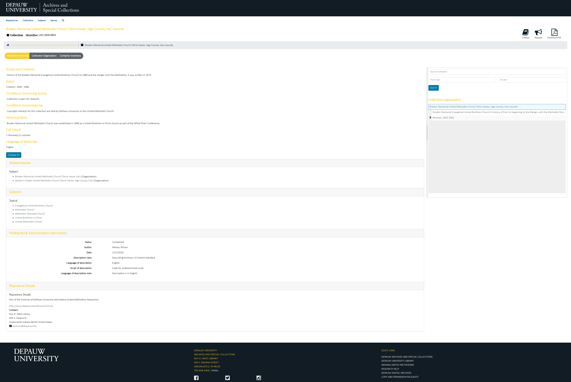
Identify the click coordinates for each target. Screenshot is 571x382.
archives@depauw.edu (24, 326)
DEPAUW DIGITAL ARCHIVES (396, 373)
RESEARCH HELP (390, 369)
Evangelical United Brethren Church (34, 205)
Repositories (12, 20)
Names (54, 20)
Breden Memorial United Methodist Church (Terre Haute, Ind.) (48, 176)
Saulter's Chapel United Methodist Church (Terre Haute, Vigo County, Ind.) (54, 180)
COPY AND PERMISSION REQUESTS (399, 377)
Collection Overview (18, 55)
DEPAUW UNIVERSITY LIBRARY (397, 361)
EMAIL (215, 370)
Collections (28, 20)
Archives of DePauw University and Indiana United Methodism (43, 45)
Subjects (42, 20)
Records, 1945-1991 (443, 117)
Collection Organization (44, 55)
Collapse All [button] (13, 155)
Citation (526, 38)
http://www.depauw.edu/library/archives (31, 306)
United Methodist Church (28, 221)
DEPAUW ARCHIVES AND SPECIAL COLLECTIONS (407, 357)
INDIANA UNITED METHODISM (397, 365)
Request (538, 38)
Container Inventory (70, 55)
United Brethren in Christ (28, 217)
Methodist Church (24, 209)
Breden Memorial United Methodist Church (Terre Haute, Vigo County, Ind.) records (473, 106)
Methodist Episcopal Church (30, 213)
